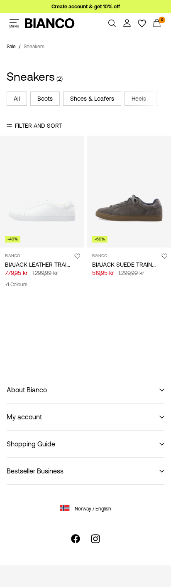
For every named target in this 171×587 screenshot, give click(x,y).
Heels (139, 98)
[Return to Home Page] (50, 23)
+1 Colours (16, 284)
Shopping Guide (31, 444)
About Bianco (27, 390)
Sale (11, 47)
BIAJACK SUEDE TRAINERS (127, 264)
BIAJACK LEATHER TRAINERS (43, 264)
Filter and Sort (38, 125)
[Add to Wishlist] (77, 256)
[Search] (112, 23)
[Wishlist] (141, 23)
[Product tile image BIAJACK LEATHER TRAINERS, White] (42, 192)
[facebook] (75, 538)
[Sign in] (127, 23)
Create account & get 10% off (85, 7)
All (17, 98)
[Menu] (14, 23)
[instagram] (95, 538)
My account (24, 417)
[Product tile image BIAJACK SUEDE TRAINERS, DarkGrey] (129, 192)
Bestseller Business (35, 471)
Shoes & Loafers (92, 98)
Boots (45, 98)
